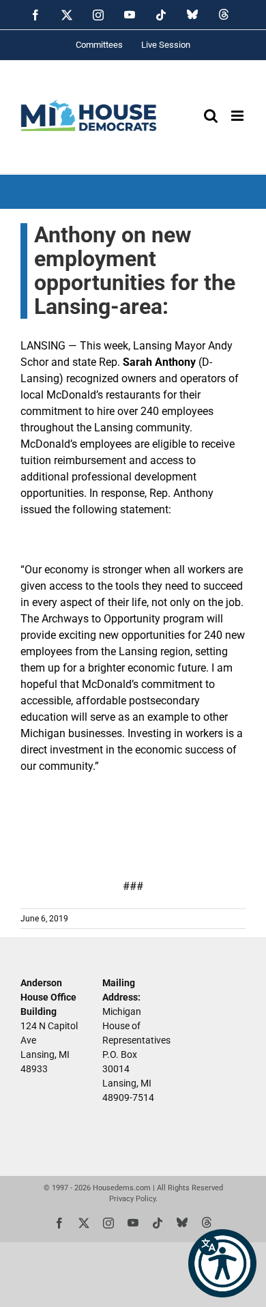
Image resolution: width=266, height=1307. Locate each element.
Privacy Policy (132, 1198)
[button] (222, 1263)
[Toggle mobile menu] (238, 116)
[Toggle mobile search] (211, 116)
